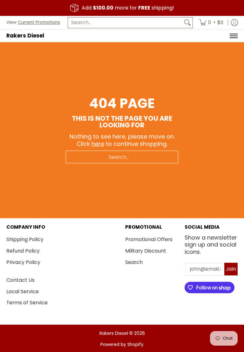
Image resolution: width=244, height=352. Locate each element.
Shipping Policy (25, 239)
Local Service (22, 291)
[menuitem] (211, 23)
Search (134, 262)
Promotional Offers (149, 239)
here (98, 144)
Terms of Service (27, 302)
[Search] (187, 22)
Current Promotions (39, 22)
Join (231, 269)
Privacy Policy (23, 262)
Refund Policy (23, 250)
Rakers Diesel (25, 35)
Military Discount (145, 250)
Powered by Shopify (122, 345)
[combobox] (125, 22)
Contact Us (20, 280)
